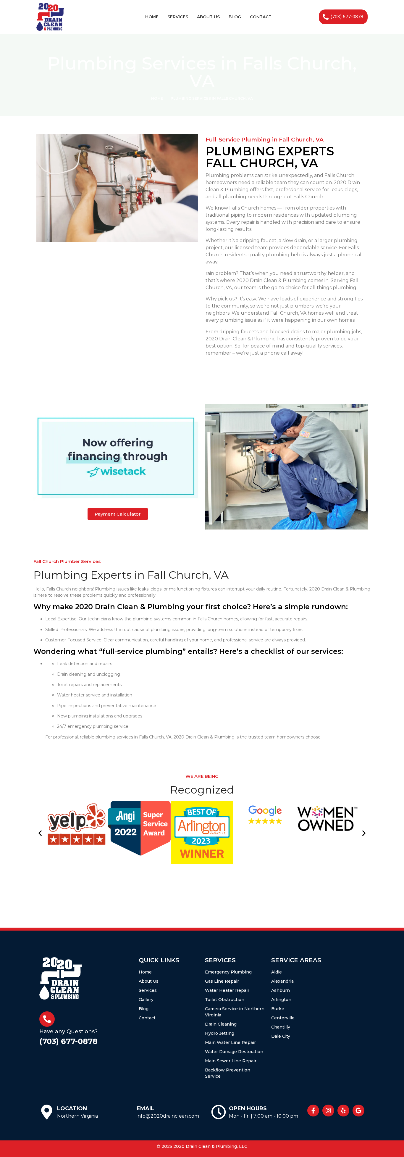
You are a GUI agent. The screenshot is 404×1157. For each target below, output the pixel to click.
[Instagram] (328, 1110)
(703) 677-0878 (68, 1041)
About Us (208, 17)
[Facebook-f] (313, 1110)
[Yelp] (343, 1110)
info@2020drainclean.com (168, 1116)
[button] (40, 833)
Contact (261, 17)
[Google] (358, 1110)
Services (177, 17)
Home (152, 17)
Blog (235, 17)
